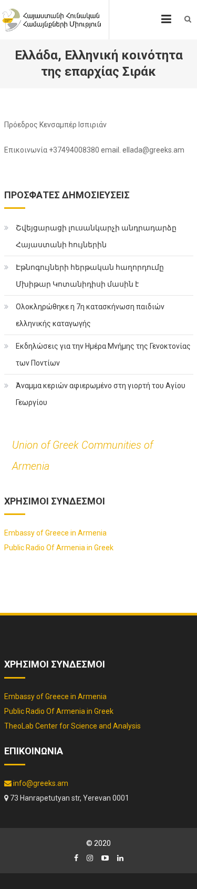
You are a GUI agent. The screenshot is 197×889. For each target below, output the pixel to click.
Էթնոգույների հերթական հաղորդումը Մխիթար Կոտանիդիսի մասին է (90, 275)
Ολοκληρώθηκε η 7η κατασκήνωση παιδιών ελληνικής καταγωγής (90, 315)
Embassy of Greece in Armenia (55, 533)
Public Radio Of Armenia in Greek (58, 547)
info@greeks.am (40, 783)
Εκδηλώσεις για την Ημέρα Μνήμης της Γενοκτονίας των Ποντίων (103, 354)
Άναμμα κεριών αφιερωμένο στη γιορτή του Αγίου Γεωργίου (100, 394)
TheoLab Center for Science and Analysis (72, 726)
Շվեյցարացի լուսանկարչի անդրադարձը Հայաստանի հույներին (96, 236)
